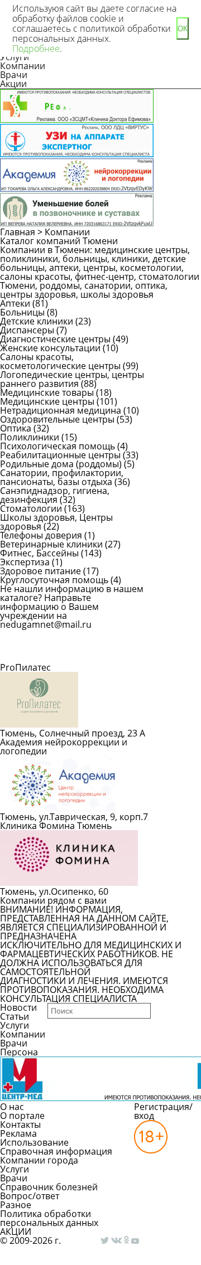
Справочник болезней (49, 1187)
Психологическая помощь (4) (64, 446)
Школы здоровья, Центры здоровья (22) (56, 521)
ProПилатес (25, 667)
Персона (19, 1052)
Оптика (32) (24, 428)
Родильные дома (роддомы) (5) (67, 464)
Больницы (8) (29, 312)
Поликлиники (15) (38, 437)
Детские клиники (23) (45, 321)
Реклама (18, 1133)
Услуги (14, 1025)
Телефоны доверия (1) (47, 535)
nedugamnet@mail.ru (46, 624)
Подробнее (36, 48)
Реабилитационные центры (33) (69, 455)
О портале (22, 1115)
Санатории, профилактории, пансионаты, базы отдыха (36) (65, 477)
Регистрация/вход (163, 1111)
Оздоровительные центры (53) (66, 419)
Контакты (20, 1124)
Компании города (39, 1160)
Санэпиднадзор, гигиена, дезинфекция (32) (54, 495)
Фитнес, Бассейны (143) (51, 553)
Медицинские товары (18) (56, 392)
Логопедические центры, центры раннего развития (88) (72, 379)
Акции (13, 83)
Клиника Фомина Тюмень (56, 825)
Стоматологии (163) (42, 508)
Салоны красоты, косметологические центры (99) (69, 361)
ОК (183, 29)
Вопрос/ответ (29, 1196)
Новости (18, 1007)
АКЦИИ (15, 1231)
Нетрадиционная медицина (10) (69, 410)
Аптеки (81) (24, 303)
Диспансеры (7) (33, 330)
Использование (34, 1142)
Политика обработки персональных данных (49, 1218)
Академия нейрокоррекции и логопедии (63, 746)
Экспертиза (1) (31, 562)
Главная (17, 232)
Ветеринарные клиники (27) (60, 544)
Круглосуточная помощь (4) (60, 580)
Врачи (13, 75)
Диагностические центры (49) (64, 339)
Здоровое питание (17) (49, 571)
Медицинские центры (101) (58, 401)
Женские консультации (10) (59, 348)
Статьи (14, 1016)
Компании (22, 66)
